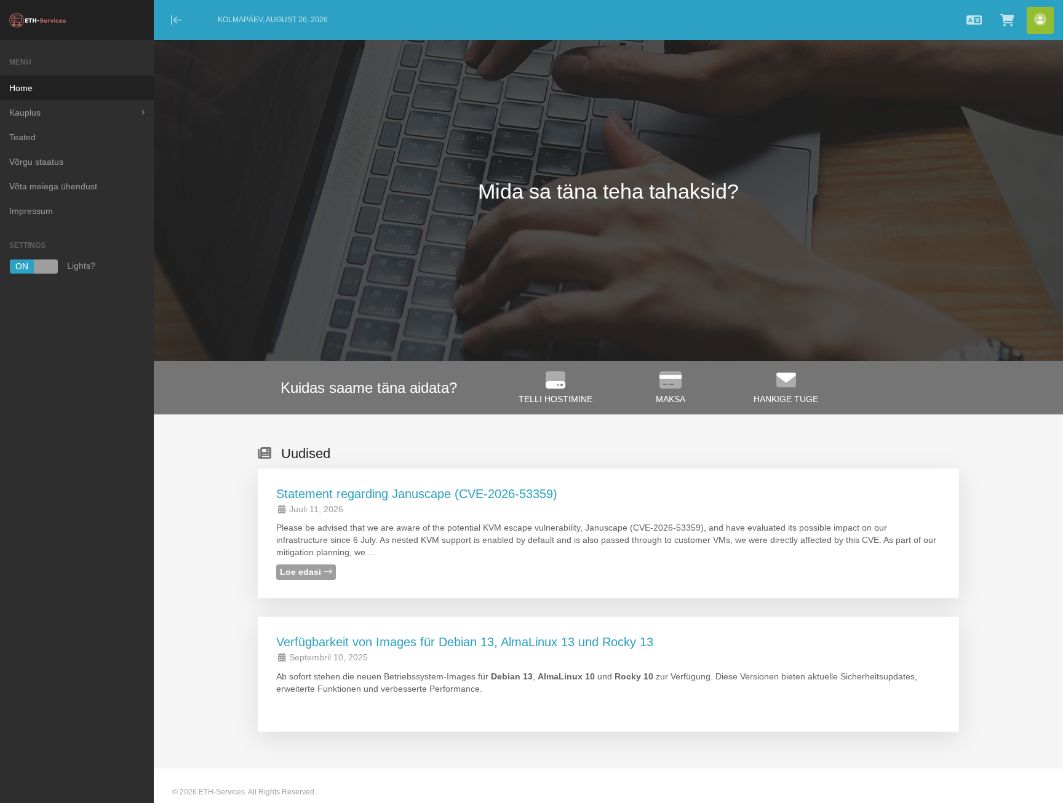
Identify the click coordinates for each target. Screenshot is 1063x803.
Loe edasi (302, 572)
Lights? (55, 266)
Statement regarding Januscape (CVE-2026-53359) (416, 493)
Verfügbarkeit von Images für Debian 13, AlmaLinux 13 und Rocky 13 (464, 642)
